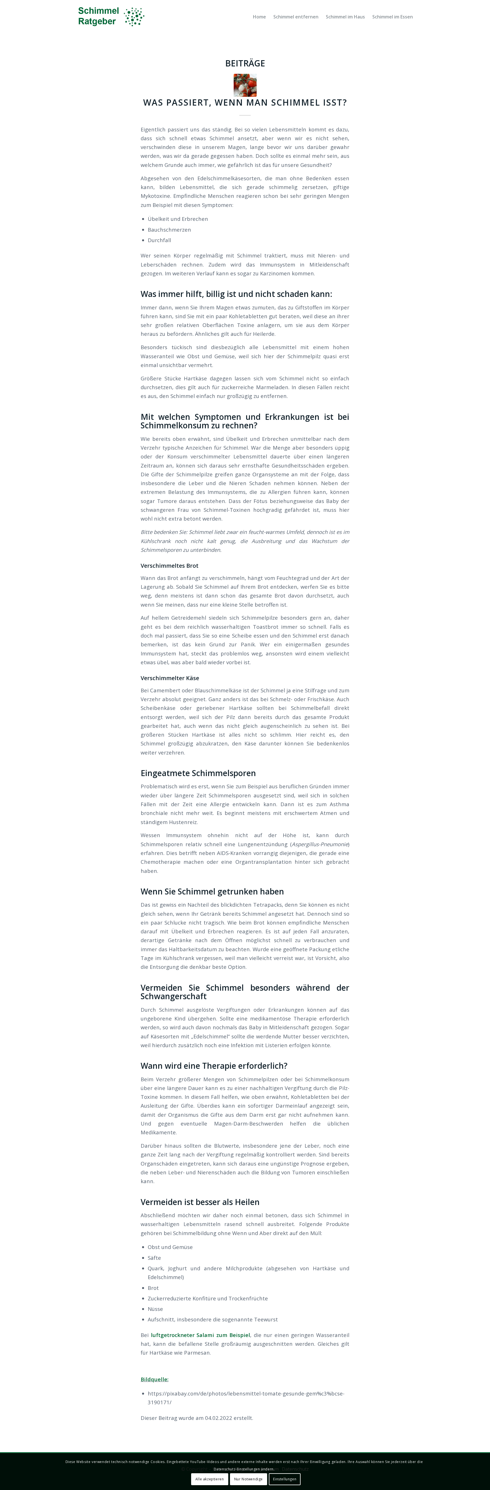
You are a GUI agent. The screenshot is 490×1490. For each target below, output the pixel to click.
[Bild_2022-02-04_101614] (245, 85)
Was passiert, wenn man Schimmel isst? (245, 102)
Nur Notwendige (248, 1478)
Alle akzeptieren (209, 1478)
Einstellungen (284, 1478)
